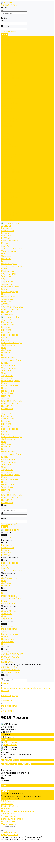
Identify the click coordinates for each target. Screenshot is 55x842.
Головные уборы (9, 103)
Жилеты (5, 57)
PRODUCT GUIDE (10, 215)
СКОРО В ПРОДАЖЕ (12, 118)
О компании (7, 803)
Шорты (4, 80)
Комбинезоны (8, 83)
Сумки (4, 100)
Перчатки (6, 113)
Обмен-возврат (9, 824)
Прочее (5, 106)
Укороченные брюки (11, 78)
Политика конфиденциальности (17, 811)
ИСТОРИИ (6, 217)
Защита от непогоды (11, 60)
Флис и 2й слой (9, 85)
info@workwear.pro (10, 669)
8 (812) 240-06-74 (9, 5)
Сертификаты (8, 814)
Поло (3, 65)
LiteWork (5, 45)
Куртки (4, 55)
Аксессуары (7, 95)
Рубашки (6, 70)
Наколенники (8, 108)
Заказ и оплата (8, 816)
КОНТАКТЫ (7, 220)
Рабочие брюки (9, 75)
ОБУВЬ (5, 210)
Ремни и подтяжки (10, 98)
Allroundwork (7, 42)
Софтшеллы (7, 93)
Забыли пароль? (9, 31)
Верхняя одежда (9, 52)
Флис (3, 90)
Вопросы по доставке (12, 819)
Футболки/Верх (9, 62)
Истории (5, 808)
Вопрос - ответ (8, 821)
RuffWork (6, 50)
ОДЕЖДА (6, 131)
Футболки (6, 67)
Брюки (4, 73)
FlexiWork (6, 47)
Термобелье (7, 111)
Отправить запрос (10, 798)
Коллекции (6, 40)
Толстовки (6, 88)
